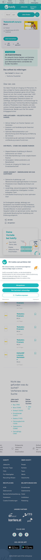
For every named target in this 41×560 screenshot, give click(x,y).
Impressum (36, 299)
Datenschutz (5, 299)
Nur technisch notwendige (20, 290)
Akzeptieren (20, 285)
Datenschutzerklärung (9, 278)
